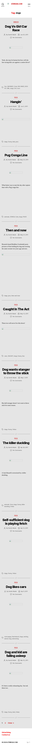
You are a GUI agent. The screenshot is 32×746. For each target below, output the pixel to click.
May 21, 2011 (24, 235)
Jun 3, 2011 (24, 106)
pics (17, 142)
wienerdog (15, 639)
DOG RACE (21, 86)
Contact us (6, 735)
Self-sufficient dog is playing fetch (16, 521)
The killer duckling (16, 443)
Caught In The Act (16, 309)
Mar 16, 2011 (24, 660)
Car (5, 86)
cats (5, 356)
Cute (15, 86)
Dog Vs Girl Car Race (16, 28)
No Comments (17, 37)
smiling (26, 636)
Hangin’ (16, 102)
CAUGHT (10, 356)
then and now (15, 296)
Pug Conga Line (16, 155)
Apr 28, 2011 (24, 447)
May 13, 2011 (24, 314)
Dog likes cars (16, 587)
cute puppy (7, 636)
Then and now (16, 230)
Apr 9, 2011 (24, 591)
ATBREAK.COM (12, 742)
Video (14, 429)
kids (14, 142)
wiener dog (7, 639)
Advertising (6, 732)
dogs (11, 88)
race (18, 88)
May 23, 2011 (24, 160)
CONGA (12, 217)
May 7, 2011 (24, 378)
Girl (15, 88)
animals (6, 217)
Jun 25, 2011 (24, 34)
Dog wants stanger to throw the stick (16, 371)
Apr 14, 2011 (24, 528)
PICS (16, 97)
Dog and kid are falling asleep (16, 654)
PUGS (25, 217)
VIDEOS (16, 22)
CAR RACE (10, 86)
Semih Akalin (12, 34)
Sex (23, 356)
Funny (10, 142)
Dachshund (15, 636)
